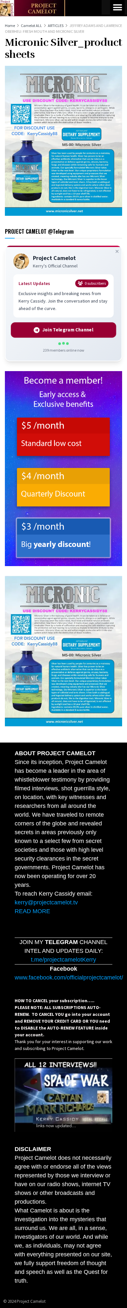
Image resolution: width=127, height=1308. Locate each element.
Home (10, 25)
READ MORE (32, 911)
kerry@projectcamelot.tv (46, 902)
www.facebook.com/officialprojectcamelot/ (69, 977)
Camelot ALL (31, 25)
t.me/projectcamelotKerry (63, 959)
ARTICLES (56, 25)
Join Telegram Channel (67, 330)
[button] (117, 7)
